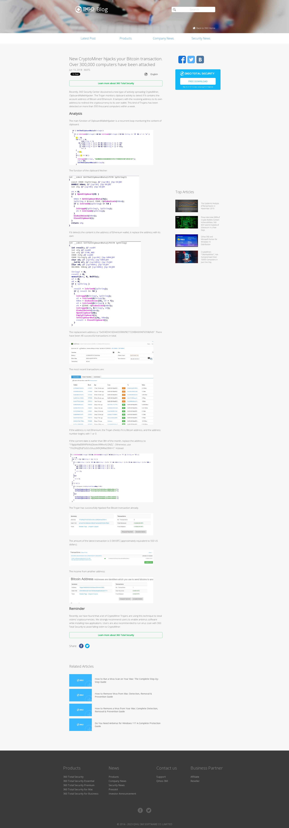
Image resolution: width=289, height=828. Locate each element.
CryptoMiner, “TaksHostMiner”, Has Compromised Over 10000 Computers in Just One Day (209, 257)
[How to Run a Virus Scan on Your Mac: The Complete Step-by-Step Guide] (80, 680)
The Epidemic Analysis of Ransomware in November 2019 (210, 206)
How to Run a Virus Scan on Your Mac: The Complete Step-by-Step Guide (127, 680)
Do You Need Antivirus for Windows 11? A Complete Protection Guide (127, 725)
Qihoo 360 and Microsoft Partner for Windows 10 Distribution (209, 240)
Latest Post (88, 38)
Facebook (182, 59)
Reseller (195, 781)
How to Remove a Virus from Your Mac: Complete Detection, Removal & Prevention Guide (126, 710)
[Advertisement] (198, 141)
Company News (163, 38)
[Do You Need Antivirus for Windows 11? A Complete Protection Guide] (80, 724)
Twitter (191, 59)
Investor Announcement (122, 793)
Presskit (113, 789)
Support (161, 776)
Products (126, 38)
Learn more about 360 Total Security (116, 83)
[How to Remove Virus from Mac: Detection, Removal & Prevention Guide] (80, 695)
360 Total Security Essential (78, 781)
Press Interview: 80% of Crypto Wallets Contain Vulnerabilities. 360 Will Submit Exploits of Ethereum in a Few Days (210, 223)
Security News (201, 38)
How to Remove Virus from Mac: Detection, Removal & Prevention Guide (123, 695)
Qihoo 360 (162, 781)
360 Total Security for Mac (78, 789)
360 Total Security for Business (80, 793)
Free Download (198, 81)
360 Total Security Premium (78, 785)
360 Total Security (73, 776)
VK (200, 59)
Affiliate (195, 776)
